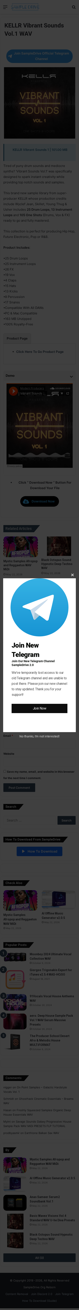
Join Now (39, 708)
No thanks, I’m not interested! (39, 736)
